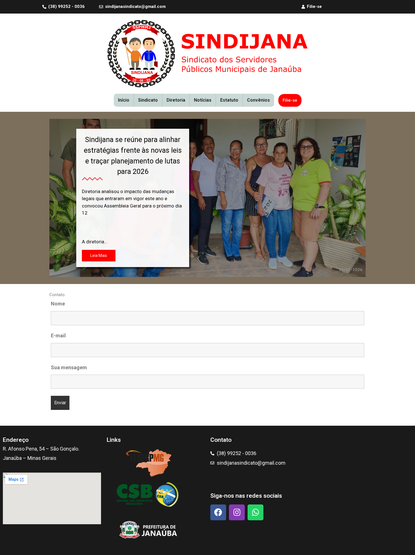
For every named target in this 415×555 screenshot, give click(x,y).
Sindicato (148, 100)
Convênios (258, 100)
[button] (207, 198)
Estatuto (229, 100)
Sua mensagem (69, 367)
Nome (58, 304)
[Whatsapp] (255, 512)
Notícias (202, 100)
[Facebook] (218, 512)
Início (123, 100)
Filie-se (290, 100)
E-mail (58, 335)
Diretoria (176, 100)
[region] (207, 198)
